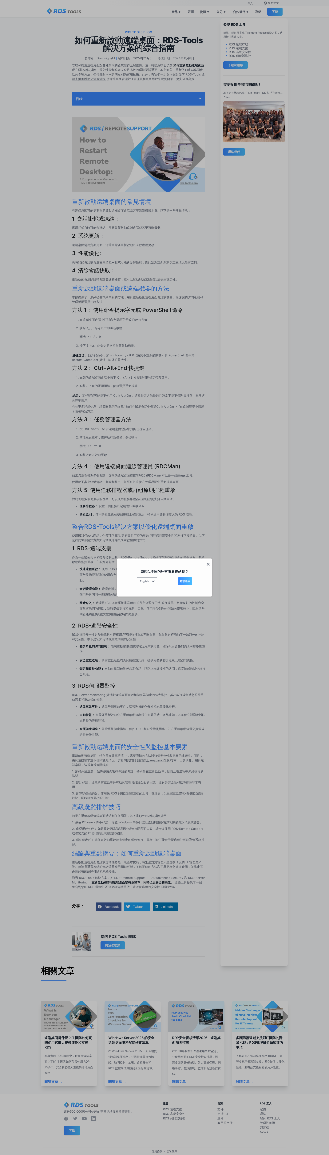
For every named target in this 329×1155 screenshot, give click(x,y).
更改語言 (185, 581)
